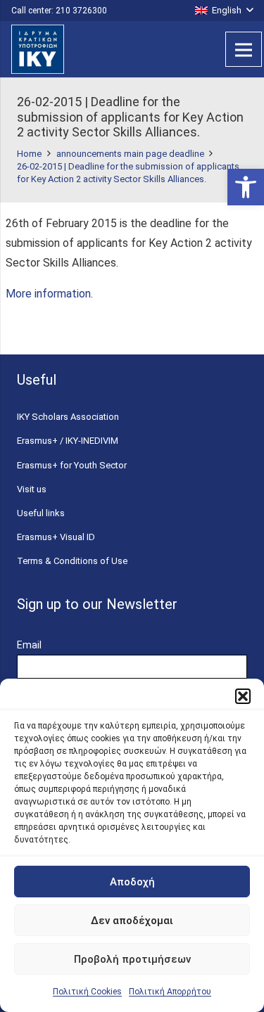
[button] (245, 187)
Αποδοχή (132, 882)
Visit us (31, 489)
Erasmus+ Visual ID (56, 537)
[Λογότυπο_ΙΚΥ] (37, 49)
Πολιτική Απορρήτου (170, 992)
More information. (49, 293)
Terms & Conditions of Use (72, 561)
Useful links (41, 513)
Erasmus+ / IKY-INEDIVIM (67, 440)
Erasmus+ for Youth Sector (72, 465)
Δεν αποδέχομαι (132, 920)
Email (29, 645)
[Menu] (243, 49)
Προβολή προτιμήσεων (132, 959)
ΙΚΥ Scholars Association (68, 416)
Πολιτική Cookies (87, 992)
